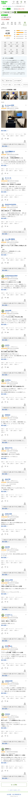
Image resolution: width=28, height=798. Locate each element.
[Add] (25, 16)
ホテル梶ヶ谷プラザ (6, 17)
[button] (5, 95)
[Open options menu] (26, 105)
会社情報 (9, 794)
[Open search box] (3, 80)
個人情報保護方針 (16, 794)
